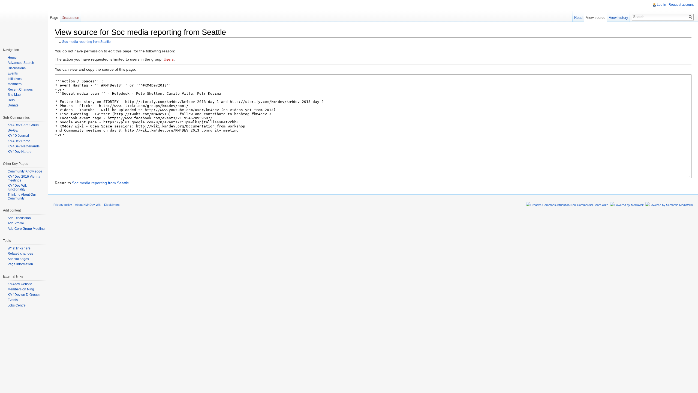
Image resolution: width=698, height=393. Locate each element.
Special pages (18, 259)
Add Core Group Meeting (26, 229)
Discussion (70, 18)
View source (595, 18)
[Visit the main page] (24, 22)
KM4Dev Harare (20, 152)
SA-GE (13, 130)
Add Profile (16, 223)
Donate (13, 105)
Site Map (14, 95)
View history (618, 18)
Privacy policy (62, 204)
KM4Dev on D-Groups (24, 295)
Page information (20, 264)
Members (15, 84)
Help (11, 100)
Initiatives (15, 79)
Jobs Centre (17, 305)
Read (578, 18)
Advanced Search (21, 63)
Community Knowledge (25, 171)
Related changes (20, 253)
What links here (19, 248)
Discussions (17, 68)
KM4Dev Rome (19, 141)
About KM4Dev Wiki (88, 204)
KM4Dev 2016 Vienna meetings (24, 178)
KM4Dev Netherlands (24, 146)
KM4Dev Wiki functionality (18, 187)
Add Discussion (19, 218)
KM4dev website (20, 284)
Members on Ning (21, 289)
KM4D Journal (18, 136)
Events (13, 73)
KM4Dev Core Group (23, 125)
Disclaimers (112, 204)
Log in (661, 5)
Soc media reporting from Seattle (86, 41)
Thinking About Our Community (22, 196)
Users (169, 59)
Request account (681, 5)
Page (54, 18)
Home (12, 57)
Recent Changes (20, 89)
